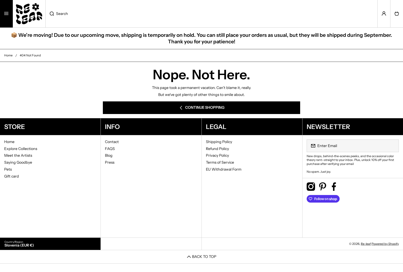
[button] (396, 13)
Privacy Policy (217, 155)
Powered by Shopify (385, 244)
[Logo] (29, 13)
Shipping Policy (219, 141)
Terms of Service (220, 162)
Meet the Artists (18, 155)
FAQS (110, 148)
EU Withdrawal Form (223, 169)
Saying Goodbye (18, 162)
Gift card (11, 176)
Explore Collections (20, 148)
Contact (112, 141)
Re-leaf (366, 244)
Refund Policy (217, 148)
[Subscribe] (393, 145)
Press (109, 162)
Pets (8, 169)
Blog (109, 155)
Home (8, 55)
